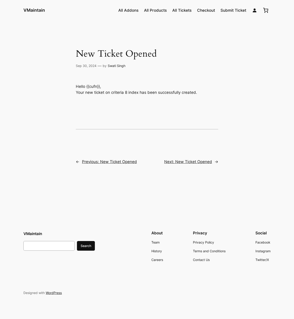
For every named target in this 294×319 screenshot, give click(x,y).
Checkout (206, 10)
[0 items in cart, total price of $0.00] (266, 10)
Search (86, 246)
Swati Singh (116, 66)
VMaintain (34, 10)
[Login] (255, 10)
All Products (155, 10)
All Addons (128, 10)
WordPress (54, 293)
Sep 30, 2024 (86, 66)
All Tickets (182, 10)
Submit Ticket (233, 10)
